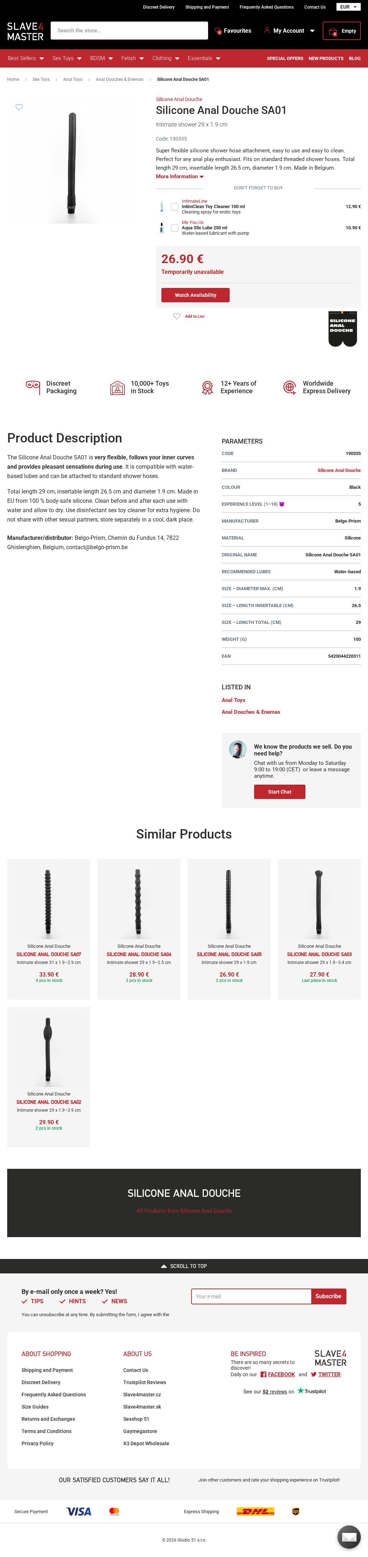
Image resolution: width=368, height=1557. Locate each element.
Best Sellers (22, 58)
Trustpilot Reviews (144, 1382)
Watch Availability (195, 295)
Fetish (128, 58)
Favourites (234, 31)
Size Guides (35, 1407)
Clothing (161, 58)
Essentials (200, 58)
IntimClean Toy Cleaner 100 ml (213, 206)
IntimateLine (194, 201)
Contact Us (315, 7)
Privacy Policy (38, 1443)
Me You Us (193, 222)
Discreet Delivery (159, 7)
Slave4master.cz (142, 1394)
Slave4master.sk (142, 1407)
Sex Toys (63, 58)
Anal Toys (72, 79)
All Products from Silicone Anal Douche (184, 1211)
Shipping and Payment (207, 7)
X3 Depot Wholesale (146, 1443)
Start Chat (279, 792)
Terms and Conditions (47, 1431)
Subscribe (328, 1296)
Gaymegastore (140, 1431)
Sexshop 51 (136, 1419)
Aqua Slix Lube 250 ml (204, 227)
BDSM (97, 58)
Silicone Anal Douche (179, 99)
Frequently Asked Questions (267, 7)
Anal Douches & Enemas (119, 79)
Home (13, 79)
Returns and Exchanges (48, 1419)
